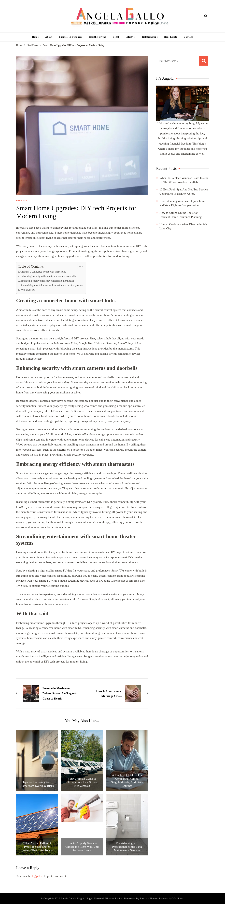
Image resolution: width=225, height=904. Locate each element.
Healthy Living (97, 37)
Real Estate (170, 37)
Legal (116, 37)
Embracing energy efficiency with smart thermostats (47, 280)
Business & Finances (70, 37)
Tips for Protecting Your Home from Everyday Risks (37, 783)
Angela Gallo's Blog (71, 898)
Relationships (150, 37)
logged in (37, 876)
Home (35, 37)
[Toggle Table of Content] (79, 266)
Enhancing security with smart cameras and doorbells (48, 276)
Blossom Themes (149, 898)
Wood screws (24, 444)
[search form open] (206, 16)
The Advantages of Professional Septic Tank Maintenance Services (127, 846)
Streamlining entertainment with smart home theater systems (51, 285)
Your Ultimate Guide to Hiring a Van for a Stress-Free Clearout (82, 782)
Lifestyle (131, 37)
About (48, 37)
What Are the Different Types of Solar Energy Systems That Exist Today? (37, 846)
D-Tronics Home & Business (67, 411)
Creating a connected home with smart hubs (43, 271)
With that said (27, 289)
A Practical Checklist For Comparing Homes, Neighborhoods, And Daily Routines (127, 780)
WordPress (177, 898)
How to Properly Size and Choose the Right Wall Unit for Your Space (82, 846)
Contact (188, 37)
